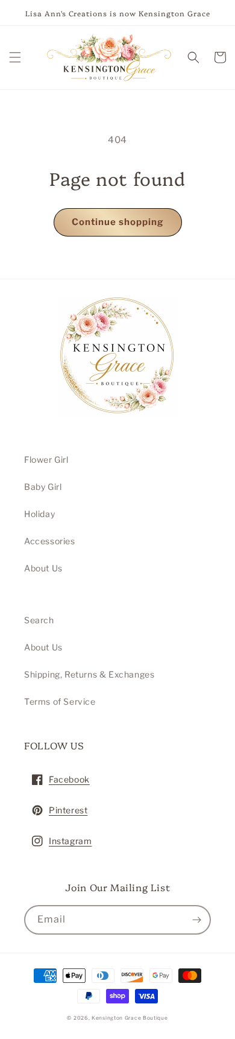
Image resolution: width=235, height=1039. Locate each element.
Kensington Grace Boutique (130, 1018)
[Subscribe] (196, 920)
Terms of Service (60, 701)
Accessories (49, 541)
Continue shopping (118, 222)
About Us (43, 568)
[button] (15, 57)
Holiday (39, 514)
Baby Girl (42, 486)
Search (39, 620)
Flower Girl (46, 459)
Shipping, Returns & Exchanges (89, 674)
